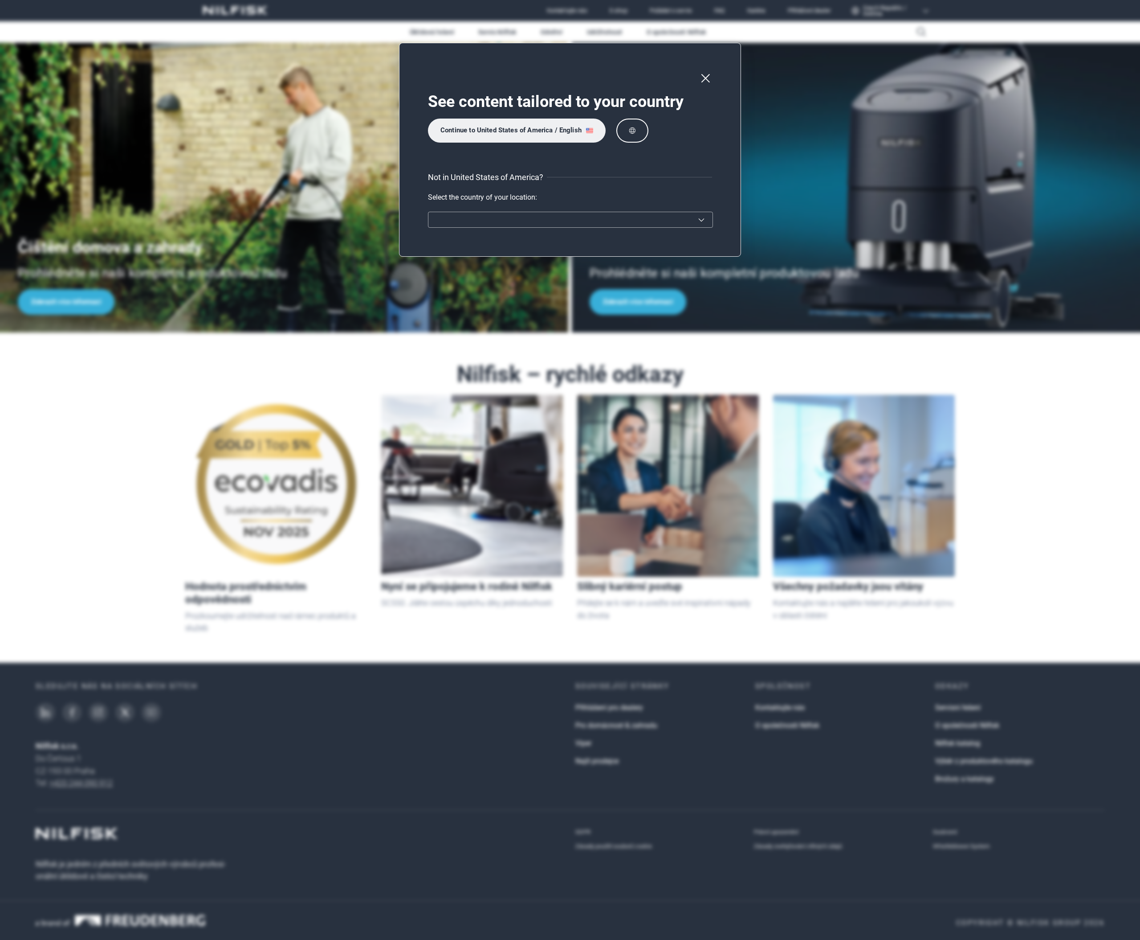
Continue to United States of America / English (511, 130)
